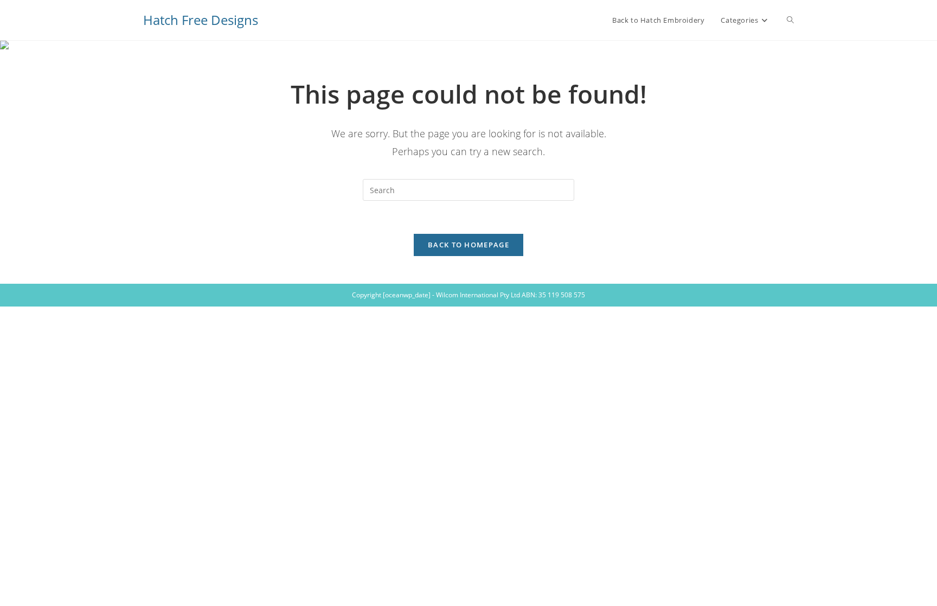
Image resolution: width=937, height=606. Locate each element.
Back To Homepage (468, 245)
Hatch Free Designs (200, 20)
